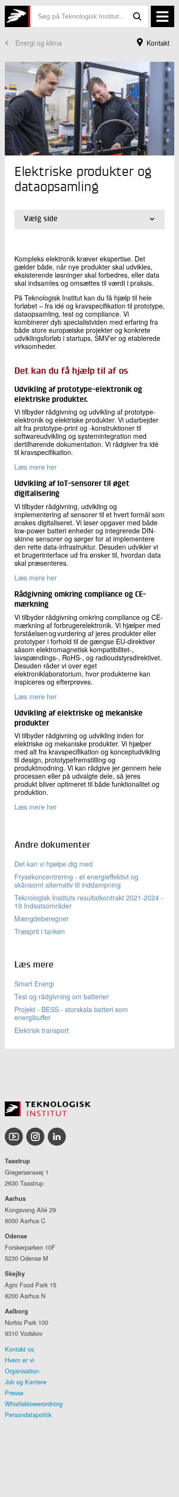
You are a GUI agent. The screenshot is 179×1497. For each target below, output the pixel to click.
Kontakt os (19, 1348)
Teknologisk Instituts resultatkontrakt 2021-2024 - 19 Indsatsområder (88, 901)
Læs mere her (35, 467)
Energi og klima (38, 43)
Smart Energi (34, 983)
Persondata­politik (28, 1414)
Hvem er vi (19, 1359)
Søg (137, 16)
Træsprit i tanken (39, 931)
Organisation (22, 1370)
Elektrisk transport (41, 1030)
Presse (14, 1392)
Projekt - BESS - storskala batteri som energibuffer (71, 1013)
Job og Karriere (25, 1381)
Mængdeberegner (41, 918)
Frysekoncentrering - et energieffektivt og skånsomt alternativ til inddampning (76, 880)
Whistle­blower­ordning (34, 1403)
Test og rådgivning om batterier (61, 996)
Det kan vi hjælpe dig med (53, 864)
